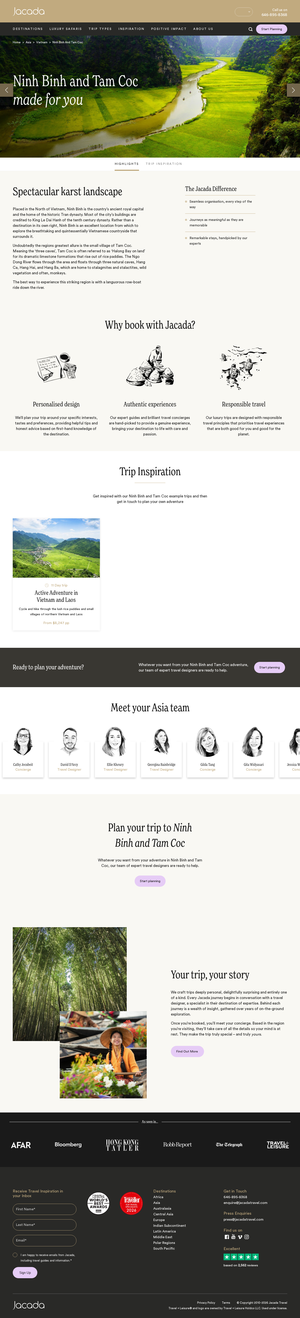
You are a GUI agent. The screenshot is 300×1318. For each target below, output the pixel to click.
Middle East (162, 1237)
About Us (203, 29)
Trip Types (100, 29)
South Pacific (164, 1248)
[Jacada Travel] (28, 14)
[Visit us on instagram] (246, 1238)
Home (17, 42)
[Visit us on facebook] (227, 1238)
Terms (226, 1302)
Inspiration (131, 29)
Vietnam (41, 42)
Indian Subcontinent (169, 1225)
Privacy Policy (206, 1302)
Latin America (164, 1231)
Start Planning (271, 29)
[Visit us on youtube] (233, 1237)
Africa (158, 1197)
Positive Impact (169, 29)
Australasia (162, 1208)
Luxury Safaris (65, 29)
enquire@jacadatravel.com (245, 1203)
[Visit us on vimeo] (240, 1238)
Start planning (269, 667)
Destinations (28, 29)
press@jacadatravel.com (244, 1219)
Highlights (127, 164)
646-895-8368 (274, 15)
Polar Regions (164, 1243)
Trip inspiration (164, 164)
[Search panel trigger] (250, 29)
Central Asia (163, 1214)
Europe (159, 1220)
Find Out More (187, 1051)
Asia (28, 42)
